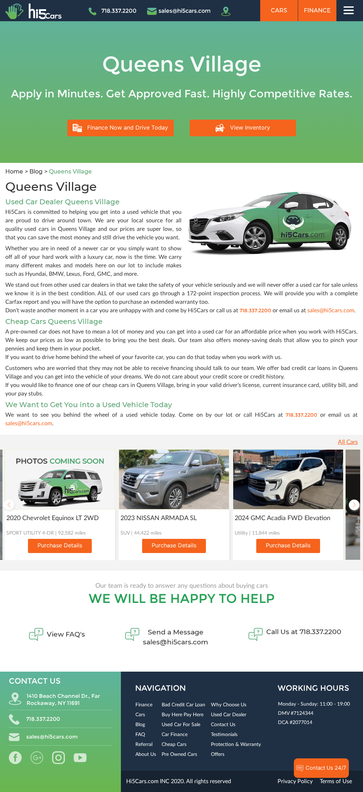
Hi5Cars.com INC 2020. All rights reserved (178, 781)
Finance (317, 10)
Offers (217, 754)
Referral (143, 744)
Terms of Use (336, 781)
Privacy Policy (295, 781)
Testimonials (224, 734)
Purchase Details (57, 545)
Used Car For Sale (181, 724)
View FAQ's (66, 634)
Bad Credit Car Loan (183, 704)
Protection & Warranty (236, 744)
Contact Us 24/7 (325, 767)
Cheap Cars (174, 744)
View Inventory (249, 127)
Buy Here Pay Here (182, 714)
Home (14, 171)
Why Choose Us (228, 704)
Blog (35, 171)
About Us (145, 754)
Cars (279, 10)
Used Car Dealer (228, 714)
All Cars (348, 442)
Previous (9, 505)
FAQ (140, 734)
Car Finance (175, 734)
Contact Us (223, 724)
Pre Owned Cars (179, 754)
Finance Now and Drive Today (126, 127)
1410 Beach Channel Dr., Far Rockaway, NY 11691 (63, 699)
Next (354, 505)
